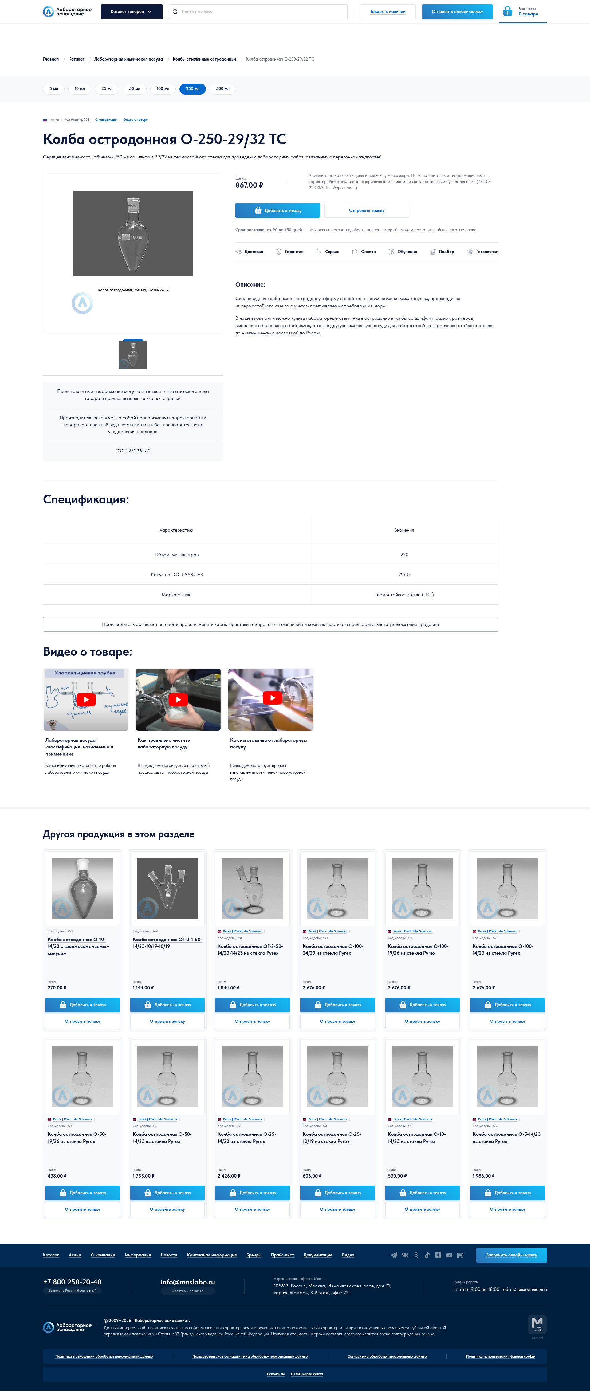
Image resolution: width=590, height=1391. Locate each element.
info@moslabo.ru (188, 1282)
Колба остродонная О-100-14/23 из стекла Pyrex (503, 949)
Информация (138, 1254)
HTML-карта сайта (307, 1374)
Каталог (77, 59)
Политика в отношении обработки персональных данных (104, 1356)
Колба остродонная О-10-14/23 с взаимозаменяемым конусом (79, 946)
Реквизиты (276, 1374)
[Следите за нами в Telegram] (394, 1255)
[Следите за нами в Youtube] (449, 1255)
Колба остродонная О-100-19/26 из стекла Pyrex (418, 949)
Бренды (253, 1254)
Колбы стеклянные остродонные (204, 59)
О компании (103, 1254)
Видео (348, 1254)
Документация (318, 1254)
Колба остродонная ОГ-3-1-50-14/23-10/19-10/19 (167, 942)
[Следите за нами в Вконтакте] (405, 1255)
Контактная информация (212, 1254)
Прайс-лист (282, 1254)
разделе (176, 834)
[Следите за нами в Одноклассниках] (416, 1255)
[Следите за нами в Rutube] (460, 1255)
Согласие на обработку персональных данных (387, 1356)
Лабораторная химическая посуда (128, 59)
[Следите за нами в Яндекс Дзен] (438, 1255)
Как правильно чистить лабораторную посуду (164, 743)
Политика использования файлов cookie (500, 1356)
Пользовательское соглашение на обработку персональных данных (250, 1356)
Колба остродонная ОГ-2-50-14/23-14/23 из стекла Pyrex (250, 949)
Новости (169, 1254)
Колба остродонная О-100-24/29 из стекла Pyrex (333, 949)
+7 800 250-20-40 (72, 1282)
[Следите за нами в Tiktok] (427, 1255)
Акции (75, 1254)
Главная (51, 59)
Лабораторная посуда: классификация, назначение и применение (79, 747)
